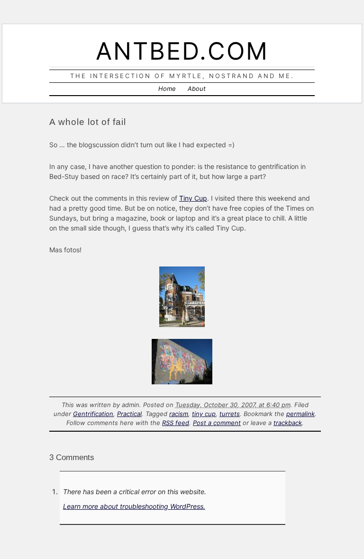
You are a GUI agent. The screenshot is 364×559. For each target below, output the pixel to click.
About (197, 88)
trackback (287, 422)
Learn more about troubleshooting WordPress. (134, 506)
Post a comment (217, 422)
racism (178, 413)
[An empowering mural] (182, 382)
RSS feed (175, 422)
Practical (129, 413)
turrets (229, 413)
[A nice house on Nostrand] (182, 324)
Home (167, 88)
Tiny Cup (193, 198)
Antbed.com (182, 50)
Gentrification (93, 413)
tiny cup (204, 413)
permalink (300, 413)
